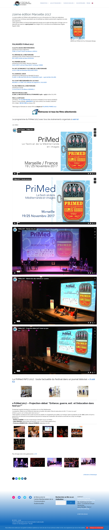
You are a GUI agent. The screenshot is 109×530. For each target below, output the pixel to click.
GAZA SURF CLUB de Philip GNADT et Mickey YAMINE (27, 65)
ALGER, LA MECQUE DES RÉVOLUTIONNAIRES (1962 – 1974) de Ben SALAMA (34, 77)
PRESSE (88, 3)
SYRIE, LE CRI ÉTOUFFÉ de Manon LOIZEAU (24, 51)
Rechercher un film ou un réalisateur (65, 498)
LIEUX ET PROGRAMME (55, 3)
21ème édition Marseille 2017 (31, 14)
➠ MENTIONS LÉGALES (82, 514)
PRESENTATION (43, 3)
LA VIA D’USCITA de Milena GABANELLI (23, 89)
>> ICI (35, 454)
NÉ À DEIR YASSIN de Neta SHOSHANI (23, 58)
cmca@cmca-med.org (83, 498)
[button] (26, 391)
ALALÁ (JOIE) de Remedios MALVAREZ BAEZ (25, 70)
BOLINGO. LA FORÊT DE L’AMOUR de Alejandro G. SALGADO (29, 82)
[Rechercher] (71, 502)
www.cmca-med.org (83, 508)
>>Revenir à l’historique (90, 474)
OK (87, 527)
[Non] (107, 528)
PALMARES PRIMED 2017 (49, 106)
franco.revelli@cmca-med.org (86, 500)
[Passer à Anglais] (92, 3)
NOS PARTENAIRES (80, 3)
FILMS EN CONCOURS (68, 3)
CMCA (47, 497)
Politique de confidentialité (96, 527)
